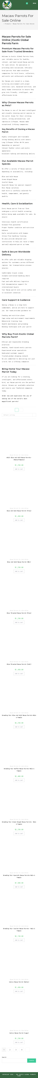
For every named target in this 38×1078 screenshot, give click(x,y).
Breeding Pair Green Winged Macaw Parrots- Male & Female (19, 823)
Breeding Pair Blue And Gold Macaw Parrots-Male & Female (19, 716)
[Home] (2, 23)
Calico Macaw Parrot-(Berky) (19, 982)
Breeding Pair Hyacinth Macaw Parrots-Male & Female (19, 876)
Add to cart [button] (19, 469)
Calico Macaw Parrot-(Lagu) (19, 1033)
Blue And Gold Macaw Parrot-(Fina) (19, 511)
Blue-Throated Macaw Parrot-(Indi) (19, 664)
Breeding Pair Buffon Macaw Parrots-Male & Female (19, 770)
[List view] (21, 410)
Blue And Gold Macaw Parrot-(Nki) (19, 562)
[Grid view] (16, 410)
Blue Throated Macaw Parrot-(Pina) (19, 613)
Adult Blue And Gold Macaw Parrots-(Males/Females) (19, 459)
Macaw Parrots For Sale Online (23, 23)
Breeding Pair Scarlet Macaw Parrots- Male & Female (19, 930)
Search (4, 1057)
